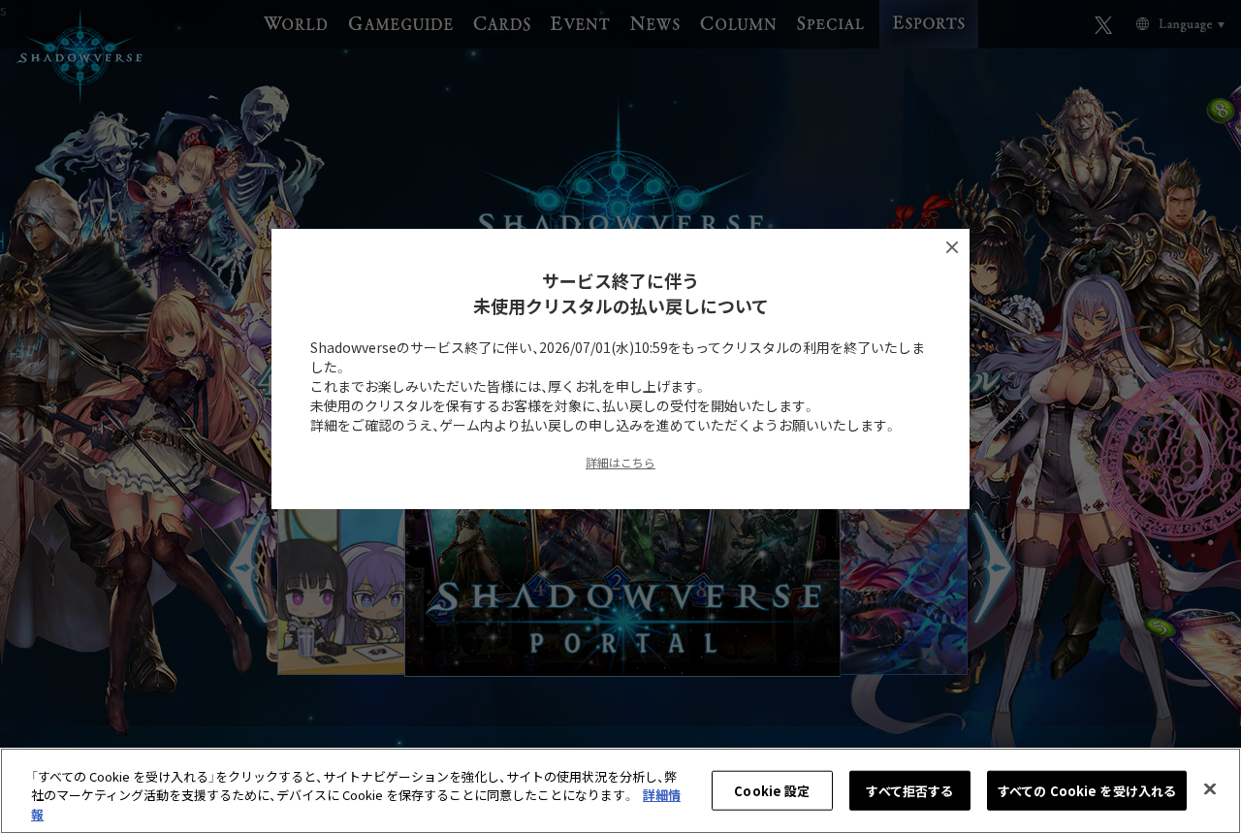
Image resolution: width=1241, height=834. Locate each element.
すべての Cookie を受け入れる (1087, 790)
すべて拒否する (909, 790)
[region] (620, 791)
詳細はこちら (620, 462)
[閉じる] (1210, 788)
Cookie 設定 (772, 790)
